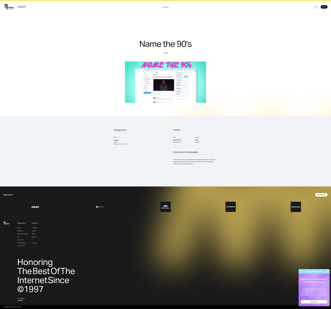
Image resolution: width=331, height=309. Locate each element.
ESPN (166, 53)
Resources (20, 231)
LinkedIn (34, 231)
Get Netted (20, 239)
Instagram (34, 228)
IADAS (19, 228)
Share (324, 6)
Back (316, 6)
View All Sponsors (321, 194)
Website (197, 142)
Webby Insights (21, 242)
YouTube (34, 237)
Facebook (34, 242)
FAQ (18, 237)
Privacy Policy (21, 245)
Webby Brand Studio (22, 234)
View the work (177, 142)
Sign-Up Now (314, 301)
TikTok (33, 234)
